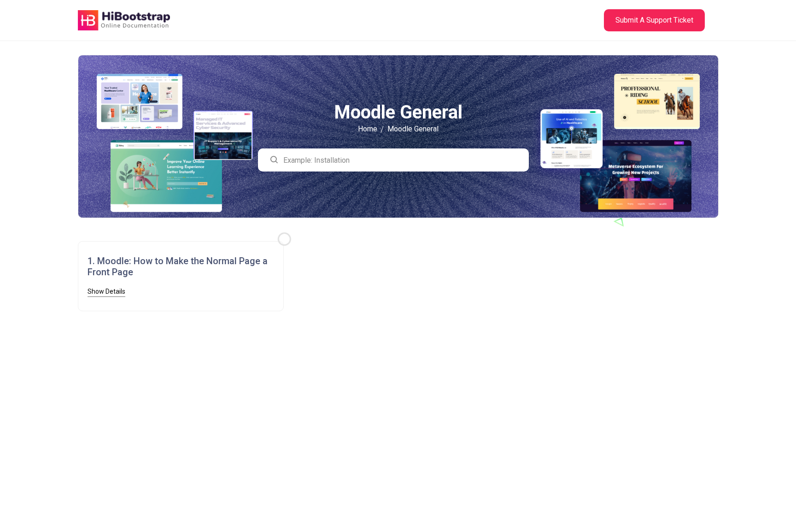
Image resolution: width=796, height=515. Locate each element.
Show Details (106, 291)
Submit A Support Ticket (654, 20)
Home (367, 128)
